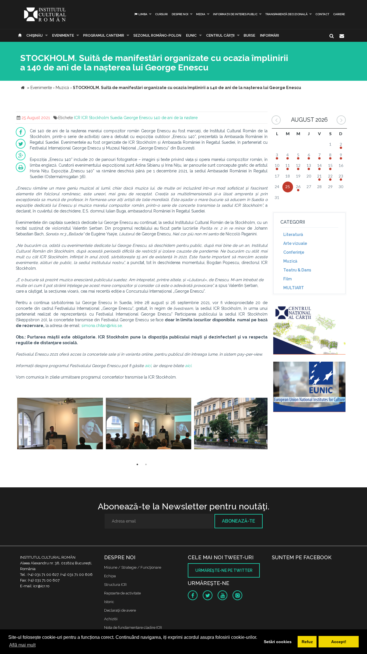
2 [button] (146, 464)
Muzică (290, 261)
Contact (322, 14)
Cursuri (161, 14)
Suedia (116, 117)
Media (200, 14)
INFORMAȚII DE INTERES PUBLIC (235, 14)
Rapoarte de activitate (122, 593)
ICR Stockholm (95, 117)
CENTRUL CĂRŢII (220, 36)
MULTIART (293, 287)
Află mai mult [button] (22, 645)
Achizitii (111, 619)
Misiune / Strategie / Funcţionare (132, 567)
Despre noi (180, 14)
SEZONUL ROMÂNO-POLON (157, 36)
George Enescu (138, 117)
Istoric (109, 602)
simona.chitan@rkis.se (101, 325)
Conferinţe (293, 252)
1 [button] (137, 464)
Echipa (110, 576)
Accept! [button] (338, 641)
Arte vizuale (295, 243)
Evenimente (63, 36)
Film (287, 279)
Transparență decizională (286, 14)
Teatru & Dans (297, 270)
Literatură (293, 234)
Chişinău (34, 36)
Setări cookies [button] (278, 641)
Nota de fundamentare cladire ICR (133, 627)
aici (148, 365)
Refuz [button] (307, 641)
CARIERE (339, 14)
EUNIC (191, 36)
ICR (77, 117)
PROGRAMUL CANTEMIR (103, 36)
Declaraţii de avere (120, 610)
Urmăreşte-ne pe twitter (223, 570)
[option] (60, 424)
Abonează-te (238, 521)
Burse (249, 36)
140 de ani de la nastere (176, 117)
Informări (269, 36)
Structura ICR (115, 584)
